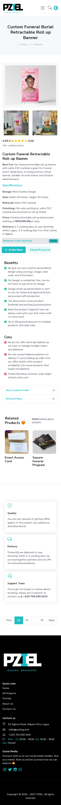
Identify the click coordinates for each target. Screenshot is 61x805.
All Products (9, 693)
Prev (9, 620)
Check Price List (40, 249)
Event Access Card (14, 459)
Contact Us (9, 709)
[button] (50, 8)
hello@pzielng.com (18, 729)
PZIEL (39, 794)
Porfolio (6, 698)
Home (24, 44)
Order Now (16, 249)
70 (41, 620)
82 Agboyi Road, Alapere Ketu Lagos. (29, 724)
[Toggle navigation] (42, 8)
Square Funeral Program (39, 461)
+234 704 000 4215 (19, 734)
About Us (7, 703)
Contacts (37, 44)
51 (27, 620)
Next (52, 620)
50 (18, 620)
